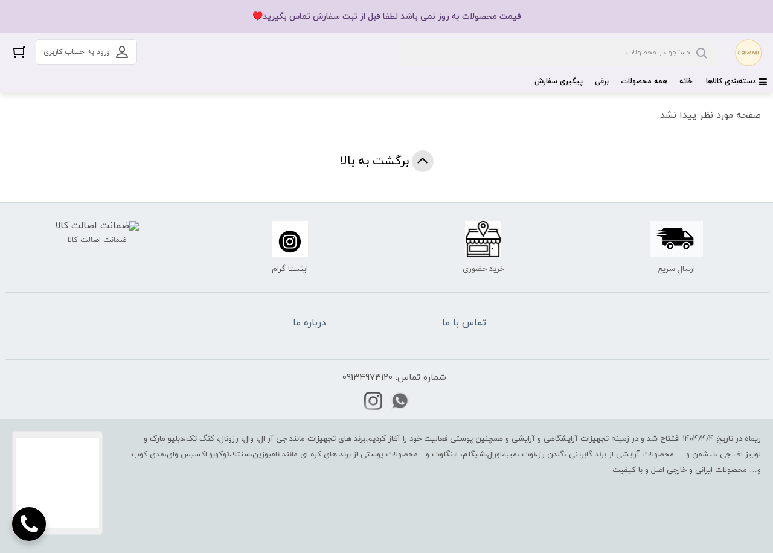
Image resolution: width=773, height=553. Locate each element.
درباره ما (309, 323)
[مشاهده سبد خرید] (19, 51)
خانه (686, 81)
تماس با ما (464, 323)
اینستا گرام (290, 269)
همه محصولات (644, 81)
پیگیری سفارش (558, 81)
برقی (602, 81)
